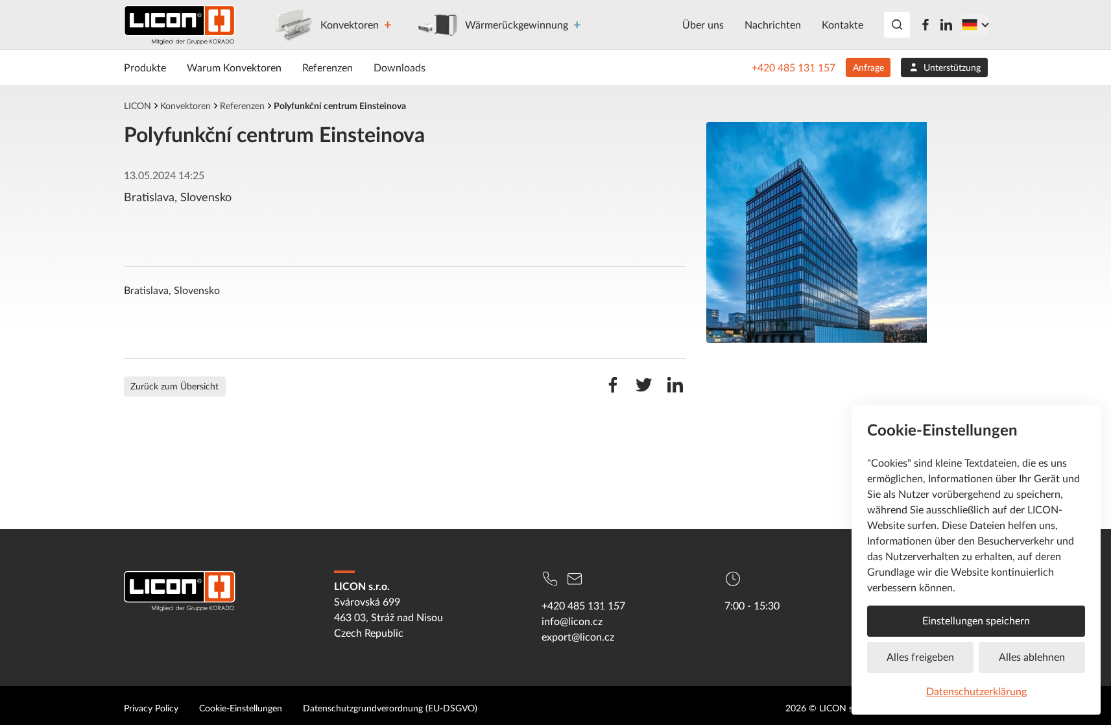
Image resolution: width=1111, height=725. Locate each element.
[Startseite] (179, 25)
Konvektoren (349, 25)
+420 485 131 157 (793, 67)
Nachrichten (773, 25)
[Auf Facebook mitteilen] (613, 391)
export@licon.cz (578, 637)
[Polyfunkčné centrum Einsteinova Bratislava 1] (846, 232)
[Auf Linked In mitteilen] (675, 391)
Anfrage (868, 67)
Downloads (399, 67)
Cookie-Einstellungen (240, 707)
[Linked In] (946, 24)
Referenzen (327, 67)
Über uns (703, 25)
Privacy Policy (151, 707)
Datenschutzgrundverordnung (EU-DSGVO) (390, 707)
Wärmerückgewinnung (516, 25)
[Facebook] (925, 24)
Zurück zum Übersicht (174, 385)
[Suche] (897, 25)
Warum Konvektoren (234, 67)
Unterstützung (952, 67)
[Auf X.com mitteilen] (644, 391)
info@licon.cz (572, 621)
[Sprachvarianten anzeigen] (975, 24)
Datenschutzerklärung (976, 691)
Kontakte (842, 25)
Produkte (145, 67)
